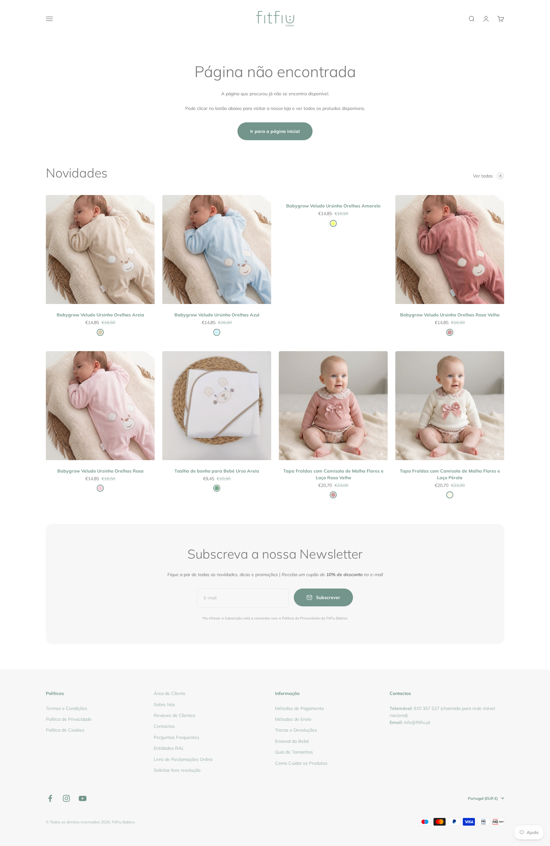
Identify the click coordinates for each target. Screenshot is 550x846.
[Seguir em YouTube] (82, 798)
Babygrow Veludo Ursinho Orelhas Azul (216, 315)
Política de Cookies (65, 730)
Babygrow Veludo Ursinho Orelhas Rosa (100, 471)
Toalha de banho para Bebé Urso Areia (216, 471)
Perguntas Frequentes (176, 737)
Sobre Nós (164, 704)
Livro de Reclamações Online (183, 759)
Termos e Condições (66, 708)
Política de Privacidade (69, 719)
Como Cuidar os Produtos (301, 763)
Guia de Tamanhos (294, 752)
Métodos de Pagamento (299, 708)
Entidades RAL (169, 748)
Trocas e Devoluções (296, 730)
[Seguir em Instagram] (66, 798)
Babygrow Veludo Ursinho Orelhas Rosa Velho (449, 315)
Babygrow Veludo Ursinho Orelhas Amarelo (333, 206)
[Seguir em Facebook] (50, 798)
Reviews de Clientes (174, 715)
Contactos (164, 726)
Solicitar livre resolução (177, 770)
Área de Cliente (170, 693)
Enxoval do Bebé (292, 741)
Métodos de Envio (293, 719)
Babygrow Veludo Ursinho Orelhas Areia (100, 315)
